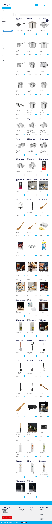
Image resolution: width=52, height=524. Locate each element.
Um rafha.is (41, 519)
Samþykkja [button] (24, 522)
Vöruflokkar (7, 7)
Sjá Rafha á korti (5, 513)
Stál (3, 60)
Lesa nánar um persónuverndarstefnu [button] (14, 522)
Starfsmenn (41, 509)
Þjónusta (19, 7)
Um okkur (28, 7)
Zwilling (4, 25)
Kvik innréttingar (14, 7)
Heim (3, 10)
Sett (3, 55)
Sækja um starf (42, 518)
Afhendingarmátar (21, 509)
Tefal (3, 24)
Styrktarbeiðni (41, 514)
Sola (3, 23)
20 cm (4, 48)
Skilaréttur (31, 510)
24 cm (4, 49)
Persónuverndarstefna (43, 513)
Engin (4, 36)
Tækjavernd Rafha (21, 510)
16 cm (4, 45)
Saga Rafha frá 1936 (42, 515)
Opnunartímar (42, 510)
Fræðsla (23, 7)
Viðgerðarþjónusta (32, 509)
